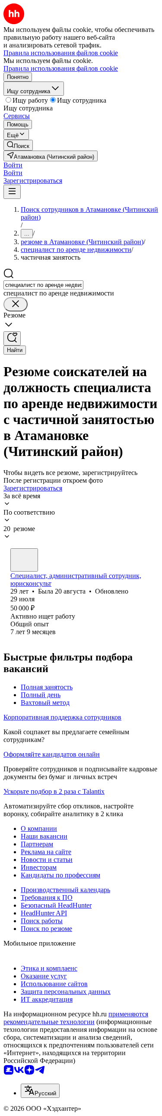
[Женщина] (24, 560)
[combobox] (43, 284)
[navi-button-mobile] (12, 192)
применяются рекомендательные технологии (75, 1017)
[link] (18, 145)
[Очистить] (15, 304)
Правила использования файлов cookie (60, 68)
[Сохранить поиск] (12, 338)
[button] (12, 165)
